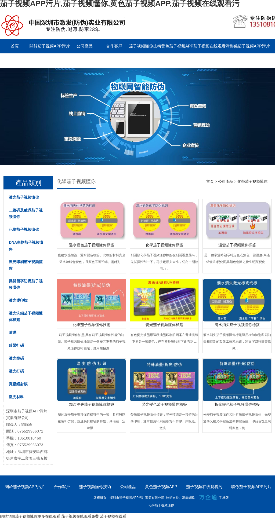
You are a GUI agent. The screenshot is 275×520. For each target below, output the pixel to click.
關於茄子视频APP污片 (50, 46)
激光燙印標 (18, 300)
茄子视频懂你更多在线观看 (37, 516)
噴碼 (12, 332)
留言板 (15, 60)
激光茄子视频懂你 (24, 197)
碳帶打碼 (16, 345)
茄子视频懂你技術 (145, 46)
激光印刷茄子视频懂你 (26, 264)
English (44, 60)
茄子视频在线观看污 (211, 46)
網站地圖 (7, 516)
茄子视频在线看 (113, 516)
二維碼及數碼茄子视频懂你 (26, 213)
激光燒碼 (16, 358)
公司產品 (85, 46)
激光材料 (16, 397)
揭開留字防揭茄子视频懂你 (26, 284)
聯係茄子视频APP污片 (250, 46)
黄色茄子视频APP (177, 46)
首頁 (15, 46)
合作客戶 (114, 46)
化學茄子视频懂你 (24, 229)
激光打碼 (16, 371)
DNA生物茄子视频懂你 (26, 245)
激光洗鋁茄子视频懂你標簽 (26, 316)
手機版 (224, 498)
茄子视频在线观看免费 (80, 516)
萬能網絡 (188, 498)
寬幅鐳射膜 (18, 384)
